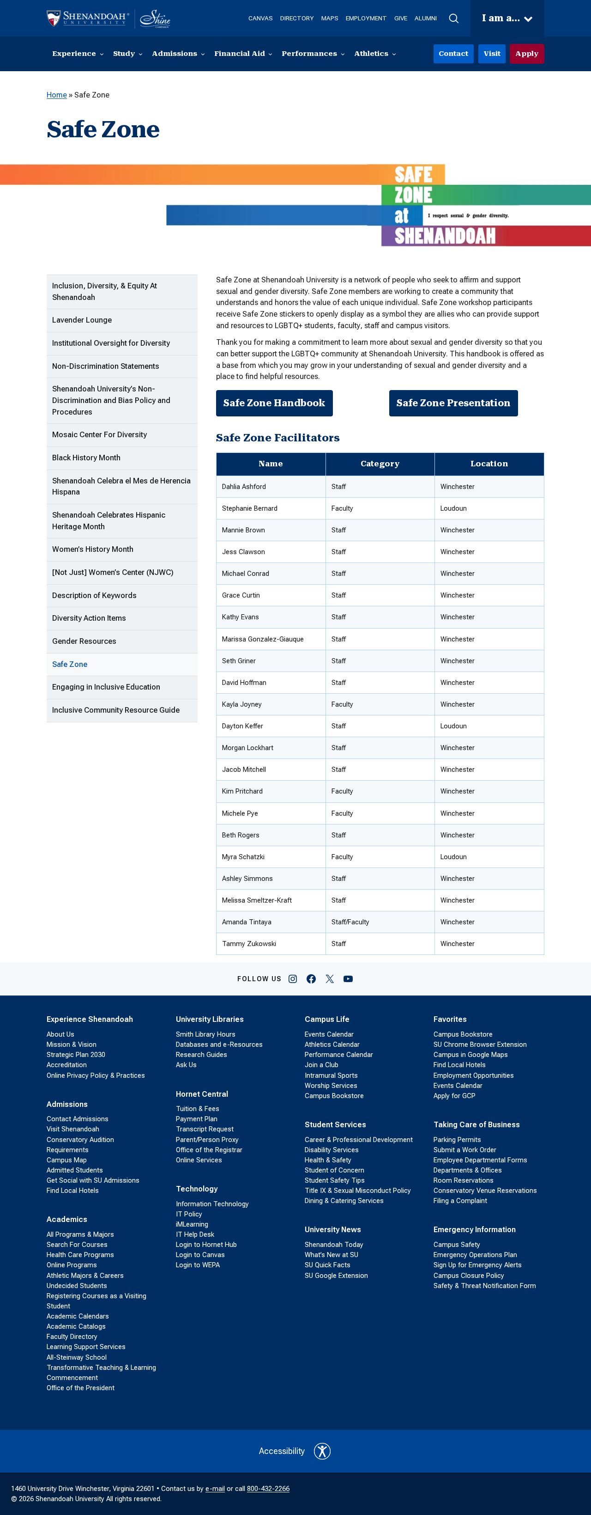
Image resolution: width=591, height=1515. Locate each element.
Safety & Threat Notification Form (485, 1286)
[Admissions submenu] (203, 54)
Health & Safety (328, 1160)
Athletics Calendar (332, 1044)
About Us (60, 1034)
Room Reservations (464, 1180)
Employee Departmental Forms (480, 1160)
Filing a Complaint (460, 1201)
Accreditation (67, 1065)
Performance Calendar (339, 1055)
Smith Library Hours (205, 1034)
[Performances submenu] (343, 54)
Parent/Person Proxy (207, 1140)
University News (333, 1229)
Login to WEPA (198, 1265)
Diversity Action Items (89, 618)
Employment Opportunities (474, 1075)
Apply (527, 53)
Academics (67, 1219)
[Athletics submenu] (394, 54)
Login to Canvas (200, 1255)
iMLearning (192, 1224)
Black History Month (86, 457)
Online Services (199, 1160)
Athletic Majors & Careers (85, 1275)
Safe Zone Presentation (454, 403)
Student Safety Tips (335, 1180)
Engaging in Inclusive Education (106, 687)
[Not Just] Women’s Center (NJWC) (113, 572)
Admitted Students (75, 1170)
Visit (492, 53)
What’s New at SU (331, 1255)
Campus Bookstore (334, 1096)
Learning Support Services (86, 1347)
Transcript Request (205, 1129)
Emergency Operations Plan (475, 1255)
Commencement (72, 1378)
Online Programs (72, 1265)
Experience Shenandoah (90, 1019)
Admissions (67, 1104)
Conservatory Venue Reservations (485, 1190)
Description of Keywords (94, 595)
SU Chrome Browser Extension (480, 1044)
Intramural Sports (331, 1075)
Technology (196, 1189)
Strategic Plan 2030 (76, 1055)
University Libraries (210, 1019)
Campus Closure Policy (469, 1275)
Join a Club (321, 1065)
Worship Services (331, 1085)
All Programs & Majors (80, 1234)
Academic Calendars (78, 1316)
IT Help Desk (195, 1234)
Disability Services (332, 1150)
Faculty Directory (72, 1336)
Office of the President (81, 1388)
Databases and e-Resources (219, 1044)
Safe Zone (69, 664)
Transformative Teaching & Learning (101, 1367)
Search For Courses (77, 1244)
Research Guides (201, 1055)
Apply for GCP (455, 1096)
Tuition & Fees (197, 1109)
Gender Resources (84, 641)
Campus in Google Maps (471, 1055)
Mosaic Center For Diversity (99, 434)
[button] (453, 18)
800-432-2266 (268, 1488)
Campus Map (67, 1160)
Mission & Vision (71, 1044)
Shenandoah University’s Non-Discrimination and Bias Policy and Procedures (111, 400)
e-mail (215, 1488)
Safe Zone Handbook (274, 403)
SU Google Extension (336, 1275)
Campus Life (327, 1019)
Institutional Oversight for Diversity (111, 343)
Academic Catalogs (76, 1326)
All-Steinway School (77, 1357)
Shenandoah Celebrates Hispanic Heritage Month (108, 521)
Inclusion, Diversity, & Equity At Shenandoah (104, 291)
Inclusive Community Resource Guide (116, 710)
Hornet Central (202, 1094)
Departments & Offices (468, 1170)
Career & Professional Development (359, 1140)
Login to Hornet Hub (206, 1244)
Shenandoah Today (334, 1244)
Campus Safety (457, 1244)
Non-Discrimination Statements (105, 366)
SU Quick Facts (327, 1265)
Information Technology (212, 1204)
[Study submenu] (141, 54)
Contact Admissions (78, 1119)
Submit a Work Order (465, 1150)
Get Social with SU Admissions (93, 1180)
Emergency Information (475, 1229)
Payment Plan (196, 1119)
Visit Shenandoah (73, 1129)
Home (57, 95)
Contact (453, 53)
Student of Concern (334, 1170)
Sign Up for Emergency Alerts (478, 1265)
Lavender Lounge (82, 320)
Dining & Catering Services (344, 1201)
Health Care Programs (80, 1255)
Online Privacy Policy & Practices (96, 1075)
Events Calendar (329, 1034)
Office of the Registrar (209, 1150)
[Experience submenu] (102, 54)
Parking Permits (457, 1140)
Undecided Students (77, 1286)
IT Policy (189, 1214)
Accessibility (282, 1451)
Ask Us (186, 1065)
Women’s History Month (92, 549)
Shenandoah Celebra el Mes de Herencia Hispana (121, 486)
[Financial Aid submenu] (270, 54)
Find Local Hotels (73, 1190)
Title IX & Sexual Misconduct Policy (358, 1190)
